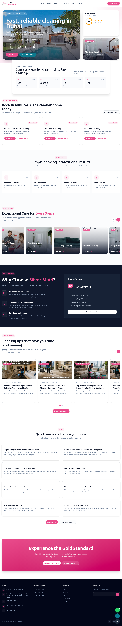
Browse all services (110, 112)
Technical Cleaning (40, 595)
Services (56, 3)
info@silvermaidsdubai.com (15, 605)
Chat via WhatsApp (92, 312)
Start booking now (50, 563)
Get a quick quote (27, 54)
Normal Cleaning (39, 589)
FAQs (64, 595)
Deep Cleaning (39, 592)
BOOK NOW (113, 3)
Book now (11, 54)
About (49, 3)
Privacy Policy (67, 598)
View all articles (61, 411)
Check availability (69, 563)
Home (42, 3)
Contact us (66, 601)
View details (22, 138)
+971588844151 (11, 601)
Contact (80, 3)
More (65, 3)
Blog (73, 3)
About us (65, 592)
